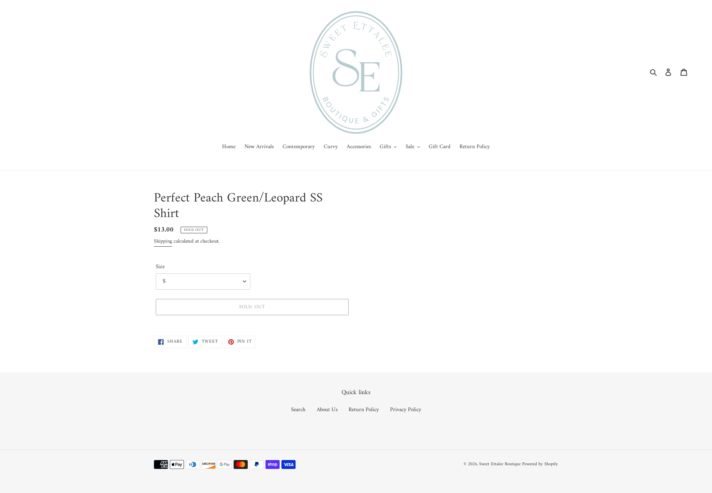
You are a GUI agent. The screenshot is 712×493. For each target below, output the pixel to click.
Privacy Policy (405, 410)
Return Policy (364, 410)
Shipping (163, 241)
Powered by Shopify (540, 464)
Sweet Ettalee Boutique (500, 464)
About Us (327, 410)
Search (298, 410)
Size (160, 267)
